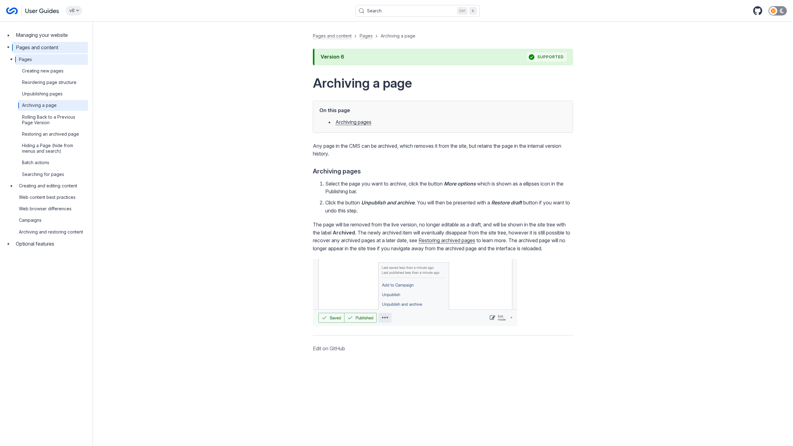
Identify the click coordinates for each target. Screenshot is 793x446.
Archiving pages (353, 122)
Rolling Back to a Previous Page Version (48, 119)
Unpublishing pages (42, 93)
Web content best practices (47, 197)
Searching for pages (43, 174)
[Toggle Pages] (11, 59)
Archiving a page (39, 105)
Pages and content (37, 47)
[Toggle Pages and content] (8, 47)
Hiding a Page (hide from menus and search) (47, 148)
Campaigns (30, 220)
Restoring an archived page (50, 134)
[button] (443, 192)
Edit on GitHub (329, 348)
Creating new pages (43, 70)
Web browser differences (45, 208)
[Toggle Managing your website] (8, 35)
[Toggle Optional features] (8, 244)
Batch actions (35, 162)
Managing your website (42, 35)
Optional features (35, 244)
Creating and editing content (48, 185)
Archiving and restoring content (51, 231)
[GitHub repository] (757, 10)
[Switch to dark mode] (778, 10)
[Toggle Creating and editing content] (11, 186)
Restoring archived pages (446, 240)
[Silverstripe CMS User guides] (32, 11)
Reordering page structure (49, 82)
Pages (25, 59)
